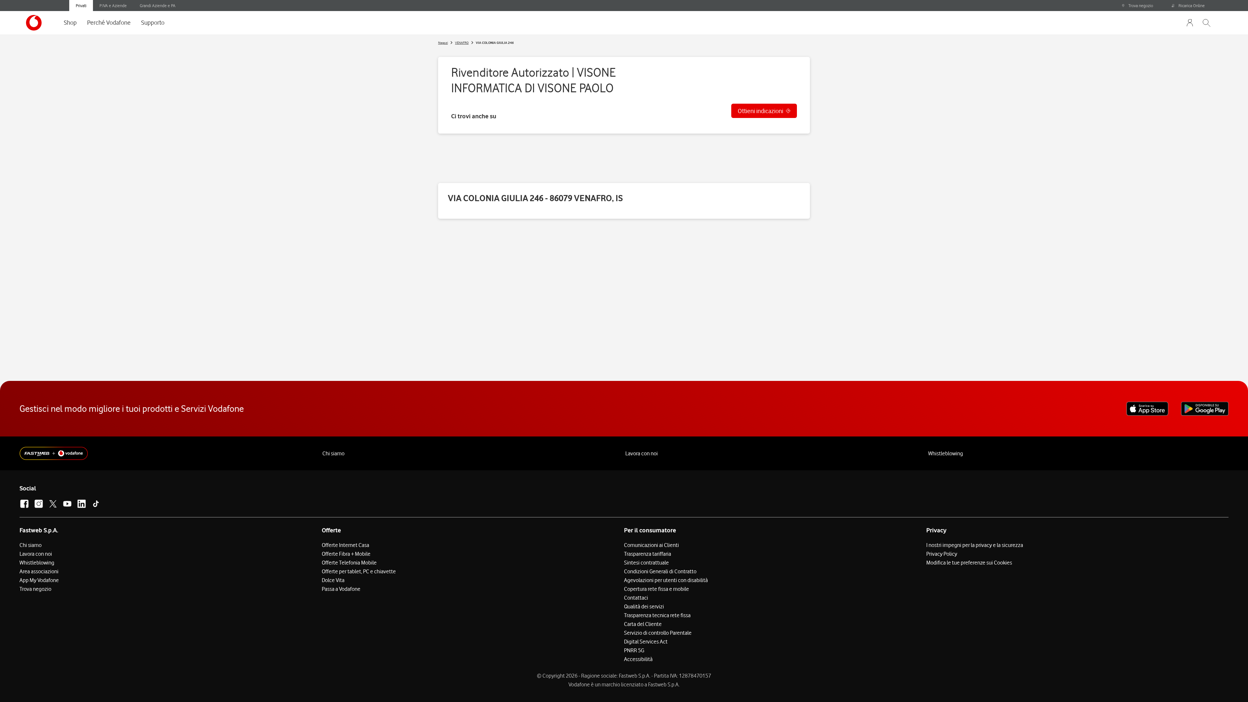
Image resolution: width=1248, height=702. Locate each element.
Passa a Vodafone (341, 589)
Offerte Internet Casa (345, 545)
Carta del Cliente (643, 624)
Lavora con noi (641, 453)
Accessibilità (638, 659)
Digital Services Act (646, 641)
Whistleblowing (945, 453)
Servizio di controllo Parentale (658, 633)
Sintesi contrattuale (646, 562)
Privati (81, 5)
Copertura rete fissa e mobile (656, 589)
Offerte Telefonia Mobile (349, 562)
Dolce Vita (333, 580)
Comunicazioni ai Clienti (651, 545)
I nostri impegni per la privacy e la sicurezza (974, 545)
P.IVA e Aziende (113, 5)
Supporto (152, 22)
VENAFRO (462, 43)
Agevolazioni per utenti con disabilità (666, 580)
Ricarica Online (1191, 5)
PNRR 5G (634, 650)
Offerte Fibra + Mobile (346, 554)
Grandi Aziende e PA (158, 5)
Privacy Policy (941, 554)
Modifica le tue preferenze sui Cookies (969, 562)
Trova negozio (1140, 5)
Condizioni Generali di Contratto (660, 571)
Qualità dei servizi (644, 606)
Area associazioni (39, 571)
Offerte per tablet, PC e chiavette (359, 571)
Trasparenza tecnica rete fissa (657, 615)
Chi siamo (333, 453)
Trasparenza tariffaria (647, 554)
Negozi (443, 43)
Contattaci (636, 597)
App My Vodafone (39, 580)
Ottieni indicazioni (760, 110)
